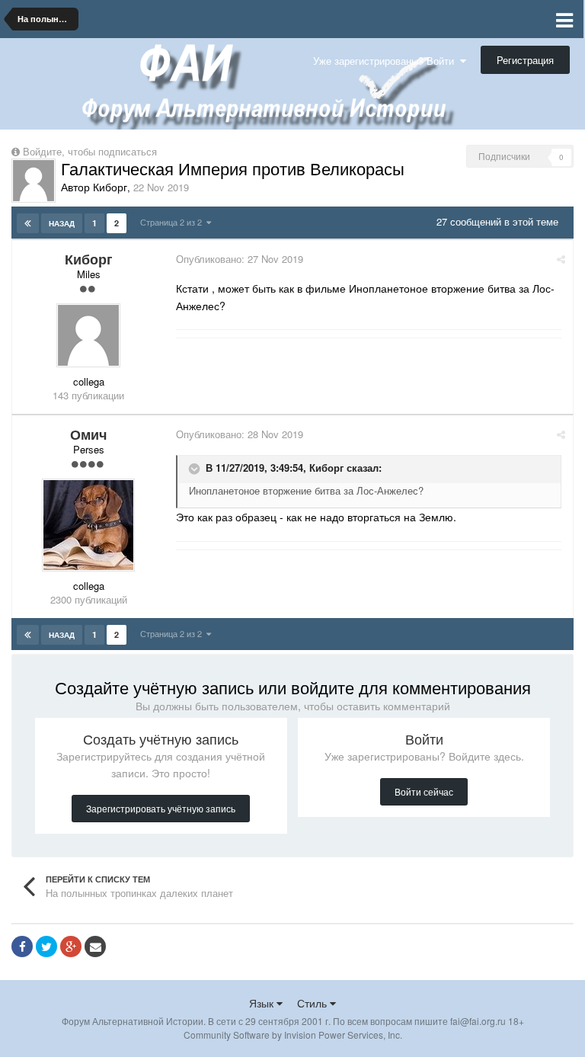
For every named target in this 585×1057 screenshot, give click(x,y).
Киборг (326, 467)
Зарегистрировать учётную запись (160, 808)
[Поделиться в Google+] (71, 946)
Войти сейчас (424, 791)
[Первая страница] (28, 223)
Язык (263, 1003)
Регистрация (525, 60)
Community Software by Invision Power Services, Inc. (293, 1034)
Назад (62, 223)
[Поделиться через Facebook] (22, 946)
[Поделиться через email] (95, 946)
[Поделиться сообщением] (561, 258)
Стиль (313, 1003)
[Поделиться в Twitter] (46, 946)
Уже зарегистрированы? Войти (386, 60)
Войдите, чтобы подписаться (90, 151)
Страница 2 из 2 (173, 222)
